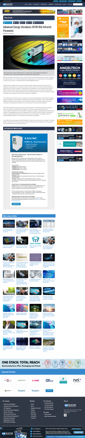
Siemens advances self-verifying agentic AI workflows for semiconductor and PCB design (35, 332)
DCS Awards (48, 414)
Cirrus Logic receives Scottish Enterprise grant (8, 348)
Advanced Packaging (9, 404)
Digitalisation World (9, 420)
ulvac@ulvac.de (16, 200)
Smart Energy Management (11, 416)
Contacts (33, 418)
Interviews (44, 4)
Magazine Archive (36, 408)
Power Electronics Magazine (11, 410)
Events (64, 4)
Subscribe (33, 416)
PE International (49, 407)
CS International (49, 405)
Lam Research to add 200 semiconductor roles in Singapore (48, 247)
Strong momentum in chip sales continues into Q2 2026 (48, 230)
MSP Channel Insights (9, 422)
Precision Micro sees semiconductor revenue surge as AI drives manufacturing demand (21, 282)
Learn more (16, 204)
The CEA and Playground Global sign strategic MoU (22, 331)
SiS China (69, 4)
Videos (33, 410)
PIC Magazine (7, 408)
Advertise (33, 414)
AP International (49, 403)
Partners (33, 412)
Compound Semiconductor (11, 406)
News (30, 4)
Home (26, 4)
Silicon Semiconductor (10, 414)
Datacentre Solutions (9, 418)
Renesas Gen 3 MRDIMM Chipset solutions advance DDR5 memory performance (34, 316)
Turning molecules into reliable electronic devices (35, 264)
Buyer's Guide (58, 4)
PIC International (49, 409)
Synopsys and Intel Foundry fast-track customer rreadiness (48, 298)
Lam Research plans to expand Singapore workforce (8, 230)
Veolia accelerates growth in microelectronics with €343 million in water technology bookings (48, 332)
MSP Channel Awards (50, 416)
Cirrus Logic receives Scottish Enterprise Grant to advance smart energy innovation (8, 299)
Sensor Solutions (8, 412)
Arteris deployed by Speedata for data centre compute (21, 348)
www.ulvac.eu (37, 199)
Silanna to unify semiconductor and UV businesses (48, 281)
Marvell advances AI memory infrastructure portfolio (8, 281)
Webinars (51, 4)
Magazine (36, 4)
